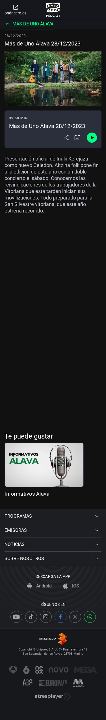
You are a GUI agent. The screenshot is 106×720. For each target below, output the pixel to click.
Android (43, 586)
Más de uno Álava (32, 24)
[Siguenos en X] (75, 617)
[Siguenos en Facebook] (60, 617)
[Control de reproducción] (92, 138)
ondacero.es (15, 13)
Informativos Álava (27, 494)
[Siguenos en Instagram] (46, 617)
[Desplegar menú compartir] (66, 137)
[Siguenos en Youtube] (16, 617)
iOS (75, 586)
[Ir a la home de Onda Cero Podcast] (53, 9)
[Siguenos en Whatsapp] (90, 617)
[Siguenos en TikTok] (31, 617)
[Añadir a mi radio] (77, 137)
